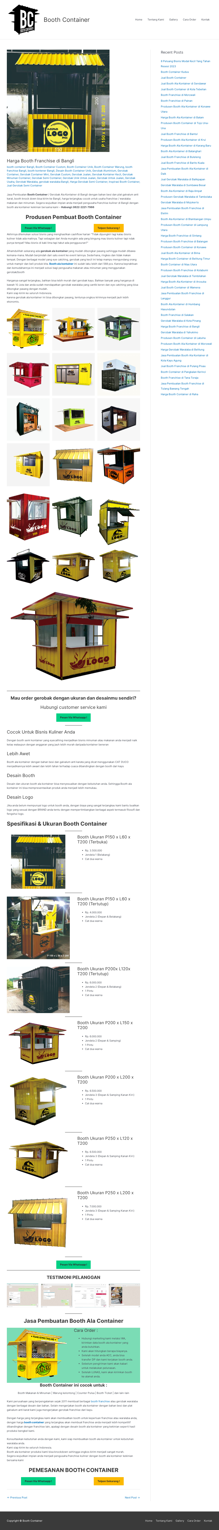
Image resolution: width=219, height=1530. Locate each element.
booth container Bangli (20, 167)
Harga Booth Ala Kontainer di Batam (182, 117)
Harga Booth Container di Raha (179, 394)
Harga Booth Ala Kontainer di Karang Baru (186, 145)
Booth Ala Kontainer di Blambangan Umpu (186, 219)
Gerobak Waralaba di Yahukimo (179, 332)
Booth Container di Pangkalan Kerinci (183, 372)
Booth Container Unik (80, 167)
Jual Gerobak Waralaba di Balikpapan (183, 179)
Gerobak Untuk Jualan (110, 178)
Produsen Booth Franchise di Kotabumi (184, 270)
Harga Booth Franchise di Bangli (180, 326)
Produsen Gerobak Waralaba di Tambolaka (186, 196)
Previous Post (17, 1497)
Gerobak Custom (60, 174)
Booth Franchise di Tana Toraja (179, 377)
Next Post (132, 1497)
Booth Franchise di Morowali (178, 95)
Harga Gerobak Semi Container (88, 181)
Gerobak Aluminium (104, 170)
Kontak (205, 19)
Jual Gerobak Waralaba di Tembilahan (183, 276)
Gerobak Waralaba (27, 181)
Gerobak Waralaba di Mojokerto (180, 202)
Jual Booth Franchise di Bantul (179, 134)
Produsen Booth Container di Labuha (183, 338)
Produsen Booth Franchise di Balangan (184, 241)
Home (138, 19)
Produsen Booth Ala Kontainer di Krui (183, 139)
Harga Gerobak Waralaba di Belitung (182, 349)
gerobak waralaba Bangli (54, 181)
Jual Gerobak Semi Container (24, 185)
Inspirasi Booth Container (124, 181)
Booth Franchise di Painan (176, 100)
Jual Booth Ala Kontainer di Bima (180, 253)
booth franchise (100, 1401)
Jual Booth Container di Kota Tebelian (183, 89)
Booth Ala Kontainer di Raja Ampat (181, 191)
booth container (34, 1422)
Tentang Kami (155, 19)
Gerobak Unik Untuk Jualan (79, 178)
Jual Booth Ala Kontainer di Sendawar (183, 83)
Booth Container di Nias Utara (179, 264)
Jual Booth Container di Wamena (180, 287)
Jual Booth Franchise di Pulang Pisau (183, 366)
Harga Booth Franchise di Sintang (181, 235)
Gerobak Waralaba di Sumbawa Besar (183, 185)
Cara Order (189, 19)
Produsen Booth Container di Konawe (183, 247)
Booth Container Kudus (175, 72)
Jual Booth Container (173, 77)
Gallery (173, 19)
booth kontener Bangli (41, 170)
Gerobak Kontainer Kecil (106, 174)
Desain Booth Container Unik (73, 170)
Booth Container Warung (109, 167)
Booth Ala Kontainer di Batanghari (181, 151)
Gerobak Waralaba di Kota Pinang (181, 320)
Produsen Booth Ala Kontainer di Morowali (186, 343)
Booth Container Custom (51, 167)
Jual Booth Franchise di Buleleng (181, 157)
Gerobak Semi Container (46, 178)
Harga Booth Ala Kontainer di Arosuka (183, 281)
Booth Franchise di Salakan (177, 315)
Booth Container (67, 19)
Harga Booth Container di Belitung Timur (185, 258)
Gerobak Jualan (81, 174)
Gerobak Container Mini (34, 174)
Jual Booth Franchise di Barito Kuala (182, 162)
